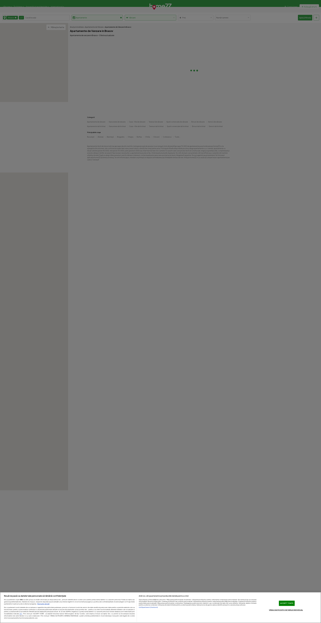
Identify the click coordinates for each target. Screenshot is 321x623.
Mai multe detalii (43, 604)
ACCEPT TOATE (286, 603)
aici (21, 614)
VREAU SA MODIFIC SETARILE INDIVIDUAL (286, 610)
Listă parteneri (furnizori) (148, 607)
